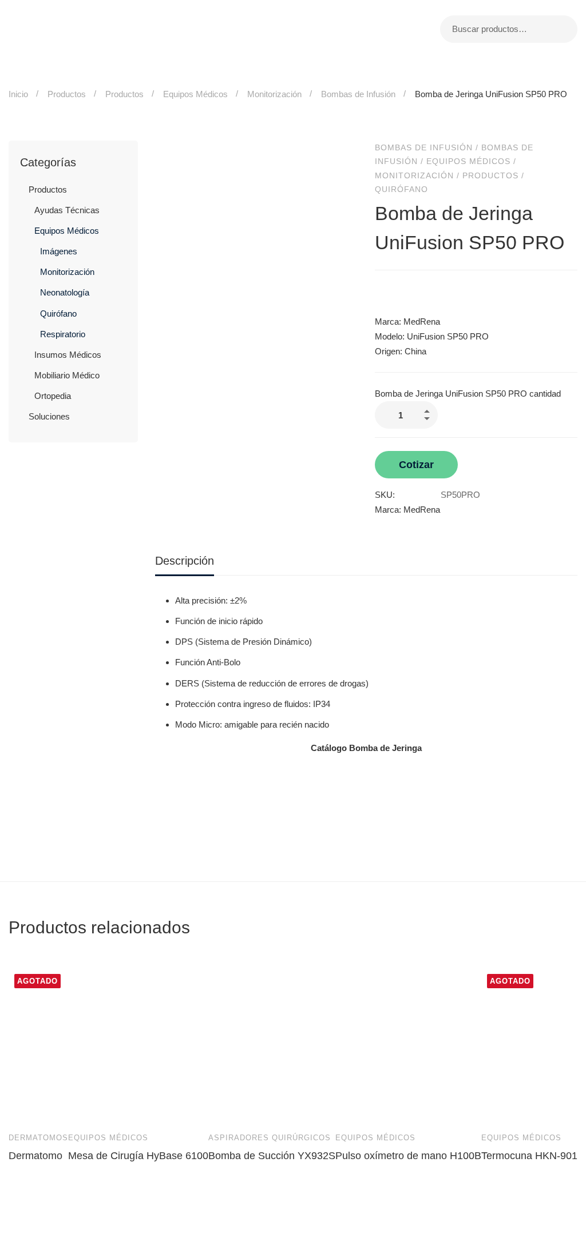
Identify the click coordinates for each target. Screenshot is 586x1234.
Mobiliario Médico (67, 375)
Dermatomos (38, 1137)
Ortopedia (52, 396)
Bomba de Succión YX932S (271, 1155)
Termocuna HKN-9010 (532, 1155)
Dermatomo (35, 1155)
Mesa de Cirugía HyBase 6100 (138, 1155)
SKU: (385, 495)
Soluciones (49, 416)
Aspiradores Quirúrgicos (269, 1137)
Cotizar (416, 464)
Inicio (18, 94)
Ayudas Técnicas (67, 210)
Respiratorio (62, 334)
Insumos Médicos (67, 355)
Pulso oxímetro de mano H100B (408, 1155)
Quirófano (58, 313)
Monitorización (274, 94)
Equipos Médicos (195, 94)
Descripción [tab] (184, 560)
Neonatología (64, 292)
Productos (66, 94)
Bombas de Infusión (358, 94)
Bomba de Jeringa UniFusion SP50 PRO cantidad (468, 393)
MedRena (421, 509)
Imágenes (58, 251)
